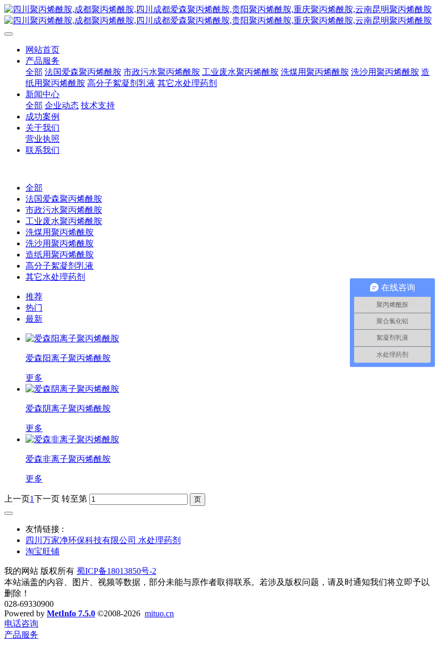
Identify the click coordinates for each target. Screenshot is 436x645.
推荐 (34, 296)
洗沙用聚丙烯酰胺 (60, 243)
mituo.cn (159, 613)
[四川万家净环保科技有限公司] (218, 15)
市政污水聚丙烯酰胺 (64, 209)
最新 (34, 318)
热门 (34, 307)
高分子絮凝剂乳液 (60, 265)
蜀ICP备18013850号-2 (116, 570)
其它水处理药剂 (55, 276)
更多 (34, 377)
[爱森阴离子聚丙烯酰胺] (72, 388)
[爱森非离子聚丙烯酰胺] (72, 439)
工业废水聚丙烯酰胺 (64, 221)
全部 (34, 71)
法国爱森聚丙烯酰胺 (64, 198)
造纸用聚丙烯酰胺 (60, 254)
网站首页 (43, 49)
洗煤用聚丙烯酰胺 (60, 232)
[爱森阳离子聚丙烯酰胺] (72, 338)
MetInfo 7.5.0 (71, 613)
